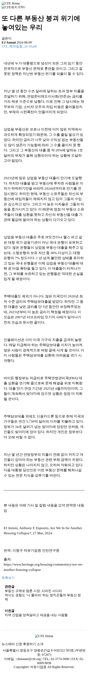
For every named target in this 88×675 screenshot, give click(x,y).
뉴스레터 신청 (12, 644)
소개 (40, 644)
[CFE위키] (10, 7)
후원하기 (29, 644)
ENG (21, 7)
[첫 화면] (11, 3)
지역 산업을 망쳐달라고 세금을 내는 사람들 (36, 615)
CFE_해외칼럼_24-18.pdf (19, 46)
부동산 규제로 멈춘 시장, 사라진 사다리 (33, 591)
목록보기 (8, 577)
